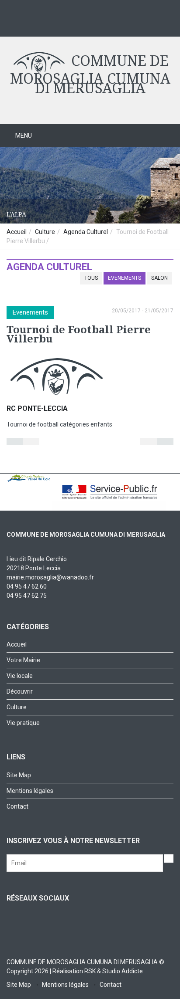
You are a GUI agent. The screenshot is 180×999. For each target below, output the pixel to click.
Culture (45, 231)
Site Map (19, 775)
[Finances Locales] (84, 23)
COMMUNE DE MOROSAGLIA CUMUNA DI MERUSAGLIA (90, 75)
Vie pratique (23, 722)
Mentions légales (30, 790)
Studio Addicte (122, 971)
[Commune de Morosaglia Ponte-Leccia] (14, 23)
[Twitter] (31, 23)
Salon (159, 278)
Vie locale (20, 675)
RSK (90, 971)
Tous (91, 278)
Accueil (17, 231)
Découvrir (20, 691)
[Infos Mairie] (66, 23)
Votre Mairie (23, 660)
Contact (17, 806)
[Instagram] (49, 23)
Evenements (124, 278)
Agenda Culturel (86, 231)
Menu (23, 135)
